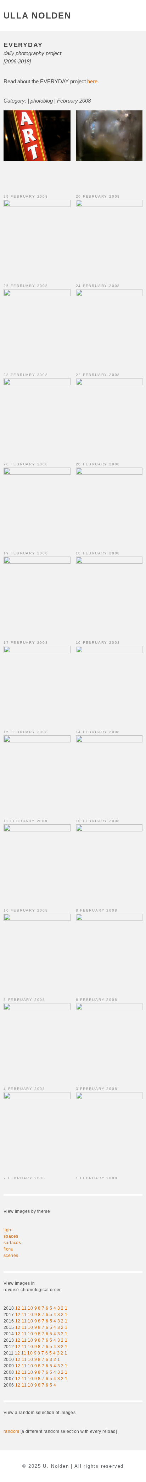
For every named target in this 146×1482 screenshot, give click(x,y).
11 (24, 1308)
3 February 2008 (97, 1089)
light (8, 1229)
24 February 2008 (98, 286)
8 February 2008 (97, 910)
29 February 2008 (26, 196)
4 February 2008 (24, 1089)
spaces (11, 1236)
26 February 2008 (98, 196)
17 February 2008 (26, 643)
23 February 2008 (26, 375)
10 (30, 1308)
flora (8, 1249)
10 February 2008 (98, 821)
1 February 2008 (97, 1178)
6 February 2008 (97, 1000)
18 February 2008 (98, 553)
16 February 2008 (98, 643)
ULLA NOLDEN (37, 15)
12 (18, 1308)
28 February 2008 (26, 464)
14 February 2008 (98, 732)
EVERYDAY (23, 44)
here (92, 81)
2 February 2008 (24, 1178)
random (11, 1431)
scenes (11, 1255)
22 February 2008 (98, 375)
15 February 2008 (26, 732)
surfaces (12, 1242)
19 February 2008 (26, 553)
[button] (138, 15)
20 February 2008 (98, 464)
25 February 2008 (26, 286)
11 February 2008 (26, 821)
